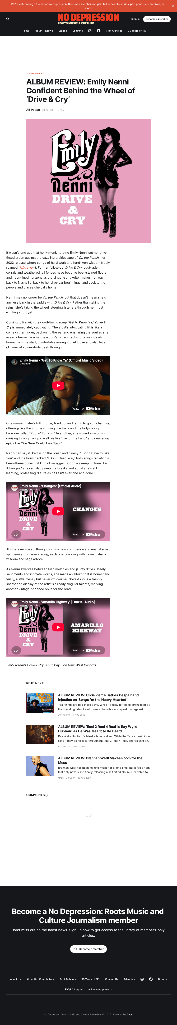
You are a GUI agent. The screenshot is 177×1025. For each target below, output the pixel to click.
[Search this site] (7, 19)
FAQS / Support (74, 989)
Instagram (142, 979)
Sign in (135, 18)
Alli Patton (33, 109)
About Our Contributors (40, 979)
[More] (153, 30)
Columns (77, 30)
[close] (173, 6)
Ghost (130, 1014)
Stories (62, 30)
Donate (162, 979)
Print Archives (114, 30)
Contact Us (111, 979)
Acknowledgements (100, 989)
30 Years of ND (137, 30)
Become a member (157, 18)
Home (25, 30)
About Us (15, 979)
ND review (27, 267)
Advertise (129, 979)
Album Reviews (44, 30)
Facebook (151, 979)
